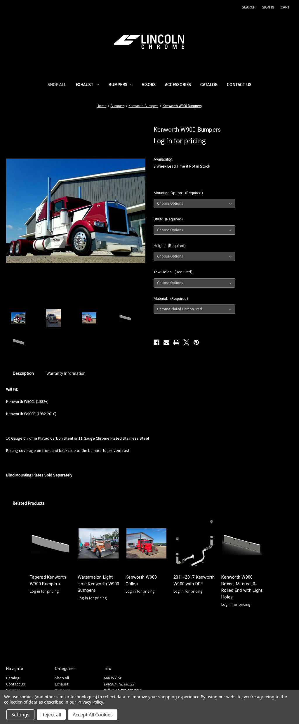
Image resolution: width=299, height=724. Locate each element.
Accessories (178, 84)
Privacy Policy (90, 702)
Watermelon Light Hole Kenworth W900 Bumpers (98, 584)
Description (23, 373)
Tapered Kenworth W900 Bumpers (48, 580)
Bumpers (117, 84)
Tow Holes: (173, 272)
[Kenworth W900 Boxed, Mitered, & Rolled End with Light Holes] (242, 543)
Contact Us (239, 84)
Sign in (268, 7)
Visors (149, 84)
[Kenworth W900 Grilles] (146, 543)
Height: (170, 245)
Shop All (57, 84)
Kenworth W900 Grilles (141, 580)
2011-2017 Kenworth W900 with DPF (194, 580)
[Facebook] (156, 342)
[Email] (166, 342)
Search (248, 7)
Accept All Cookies (93, 714)
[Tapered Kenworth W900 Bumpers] (51, 543)
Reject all (51, 714)
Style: (168, 219)
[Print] (176, 342)
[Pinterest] (196, 342)
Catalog (209, 84)
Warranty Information (66, 373)
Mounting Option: (178, 193)
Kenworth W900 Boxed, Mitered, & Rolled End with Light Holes (241, 587)
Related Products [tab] (29, 503)
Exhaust (84, 84)
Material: (171, 298)
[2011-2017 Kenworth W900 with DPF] (194, 543)
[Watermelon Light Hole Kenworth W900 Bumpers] (99, 543)
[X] (186, 342)
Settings (20, 714)
